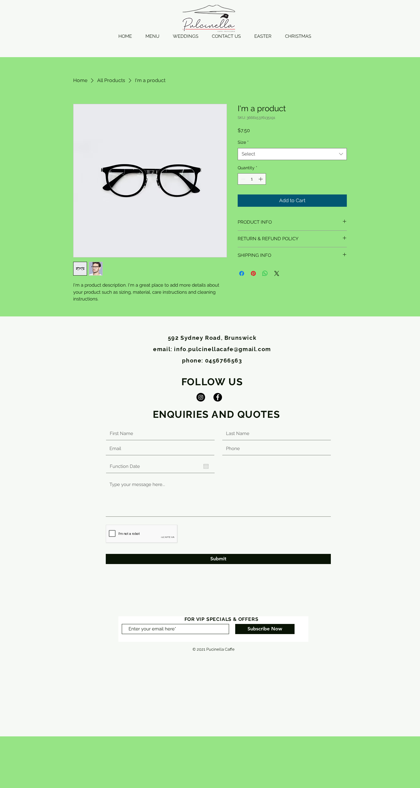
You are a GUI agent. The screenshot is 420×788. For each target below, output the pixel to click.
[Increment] (261, 179)
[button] (152, 36)
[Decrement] (242, 179)
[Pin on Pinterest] (253, 273)
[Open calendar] (206, 466)
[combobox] (292, 154)
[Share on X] (276, 273)
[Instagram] (200, 397)
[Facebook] (217, 397)
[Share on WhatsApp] (265, 273)
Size (243, 142)
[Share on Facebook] (241, 273)
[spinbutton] (251, 179)
